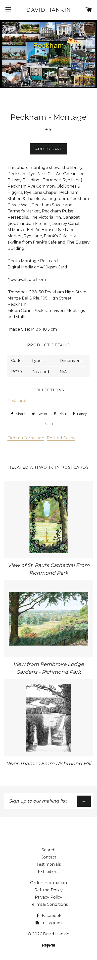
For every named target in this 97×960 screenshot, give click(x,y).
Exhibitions (48, 871)
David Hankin (48, 10)
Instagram (51, 922)
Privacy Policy (48, 897)
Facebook (51, 915)
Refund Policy (61, 438)
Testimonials (48, 864)
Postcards (17, 400)
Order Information (25, 438)
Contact (48, 857)
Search (48, 850)
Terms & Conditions (49, 904)
